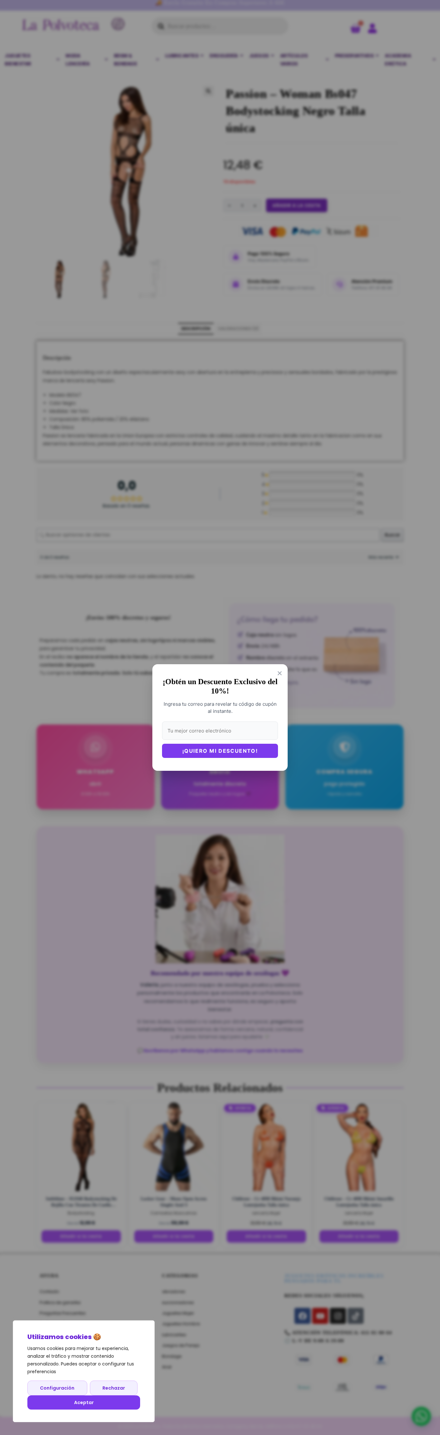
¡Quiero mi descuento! (220, 751)
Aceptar (84, 1402)
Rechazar (113, 1388)
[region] (84, 1371)
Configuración (57, 1388)
